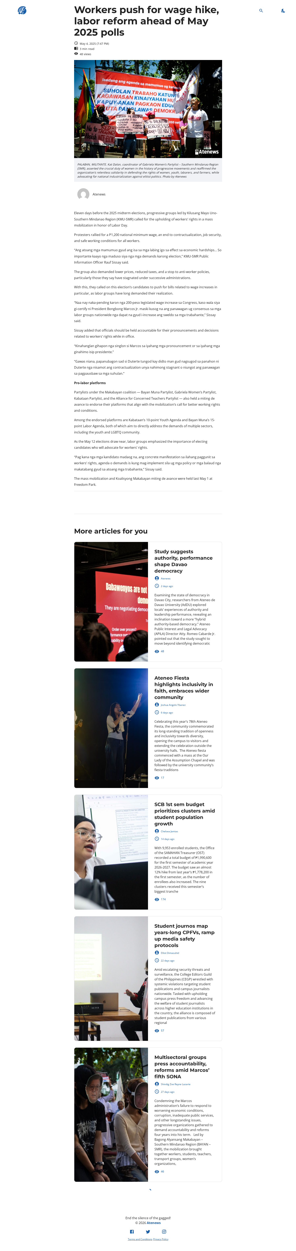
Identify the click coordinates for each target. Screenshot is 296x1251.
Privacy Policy (160, 1239)
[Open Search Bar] (261, 10)
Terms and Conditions (140, 1239)
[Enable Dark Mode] (283, 10)
